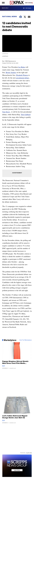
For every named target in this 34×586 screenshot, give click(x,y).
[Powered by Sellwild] (29, 452)
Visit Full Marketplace (25, 340)
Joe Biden (21, 67)
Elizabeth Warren (22, 75)
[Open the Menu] (3, 2)
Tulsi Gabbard (26, 114)
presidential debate (22, 78)
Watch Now (28, 2)
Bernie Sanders (11, 72)
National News (9, 16)
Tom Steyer (6, 112)
